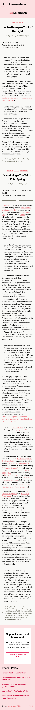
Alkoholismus (18, 159)
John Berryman (8, 487)
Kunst (6, 161)
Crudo (22, 215)
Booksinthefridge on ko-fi (18, 655)
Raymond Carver (21, 487)
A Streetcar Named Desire (19, 463)
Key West (28, 613)
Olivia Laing (7, 205)
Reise (18, 617)
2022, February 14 (23, 36)
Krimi (21, 22)
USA (19, 619)
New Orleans (8, 615)
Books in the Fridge (17, 4)
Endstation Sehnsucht (10, 468)
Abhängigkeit (8, 159)
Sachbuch (24, 170)
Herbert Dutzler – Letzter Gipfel (14, 673)
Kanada (25, 159)
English (15, 22)
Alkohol (6, 607)
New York (17, 615)
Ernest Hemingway (11, 475)
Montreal (12, 161)
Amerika (22, 607)
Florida (18, 611)
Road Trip (23, 617)
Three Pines (19, 161)
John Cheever (24, 485)
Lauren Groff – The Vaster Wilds (15, 691)
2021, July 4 (23, 184)
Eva (11, 36)
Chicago (15, 609)
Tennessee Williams (11, 619)
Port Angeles (24, 615)
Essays (16, 170)
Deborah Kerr (17, 428)
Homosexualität (26, 611)
